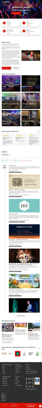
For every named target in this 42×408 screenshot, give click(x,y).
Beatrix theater (4, 383)
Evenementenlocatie (6, 376)
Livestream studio (5, 385)
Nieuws (16, 383)
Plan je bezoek (28, 369)
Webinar (3, 369)
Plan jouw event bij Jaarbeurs (16, 68)
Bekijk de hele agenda (21, 315)
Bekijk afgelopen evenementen (26, 160)
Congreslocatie (4, 381)
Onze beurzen (17, 371)
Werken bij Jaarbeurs (18, 385)
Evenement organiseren (7, 364)
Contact (27, 366)
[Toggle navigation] (39, 2)
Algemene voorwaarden (14, 405)
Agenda (16, 378)
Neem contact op (16, 13)
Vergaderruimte (4, 378)
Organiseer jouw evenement (25, 13)
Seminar (3, 371)
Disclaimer (14, 404)
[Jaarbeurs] (31, 406)
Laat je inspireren (21, 15)
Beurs (3, 366)
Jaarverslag (17, 381)
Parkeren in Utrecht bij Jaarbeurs (31, 371)
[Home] (6, 1)
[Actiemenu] (40, 406)
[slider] (26, 59)
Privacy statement (14, 406)
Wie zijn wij (17, 364)
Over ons (16, 369)
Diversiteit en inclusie (19, 366)
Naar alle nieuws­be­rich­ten (6, 342)
